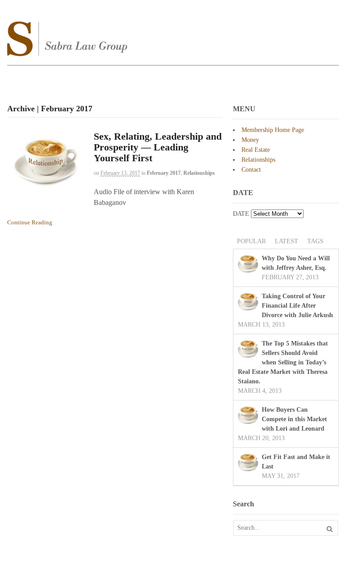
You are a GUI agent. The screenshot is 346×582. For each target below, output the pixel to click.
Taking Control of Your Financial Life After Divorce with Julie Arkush (297, 305)
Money (250, 139)
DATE (241, 213)
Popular (251, 241)
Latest (286, 241)
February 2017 (164, 173)
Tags (315, 241)
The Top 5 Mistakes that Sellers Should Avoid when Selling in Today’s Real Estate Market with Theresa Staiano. (283, 362)
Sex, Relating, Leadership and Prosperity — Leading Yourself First (158, 147)
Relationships (199, 173)
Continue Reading (29, 222)
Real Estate (255, 149)
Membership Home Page (272, 130)
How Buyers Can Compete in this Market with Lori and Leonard (294, 419)
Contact (251, 169)
